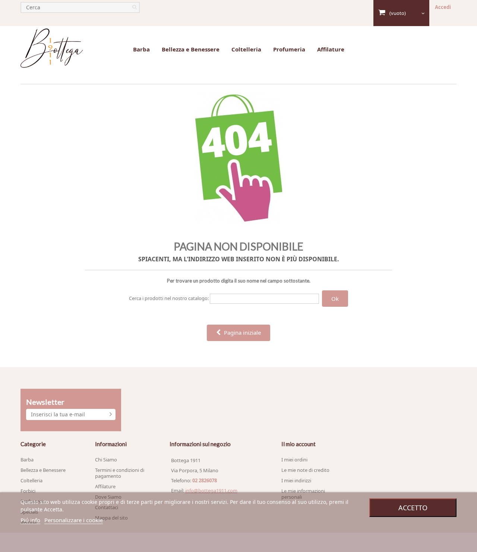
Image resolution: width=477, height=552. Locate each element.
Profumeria (289, 49)
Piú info (30, 520)
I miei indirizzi (296, 480)
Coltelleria (246, 49)
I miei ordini (294, 460)
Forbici (27, 491)
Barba (141, 49)
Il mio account (298, 444)
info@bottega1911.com (211, 490)
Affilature (330, 49)
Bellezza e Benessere (190, 49)
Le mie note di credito (305, 470)
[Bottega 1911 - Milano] (52, 48)
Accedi (443, 7)
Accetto (412, 507)
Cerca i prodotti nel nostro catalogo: (169, 298)
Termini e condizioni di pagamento (119, 473)
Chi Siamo (106, 460)
